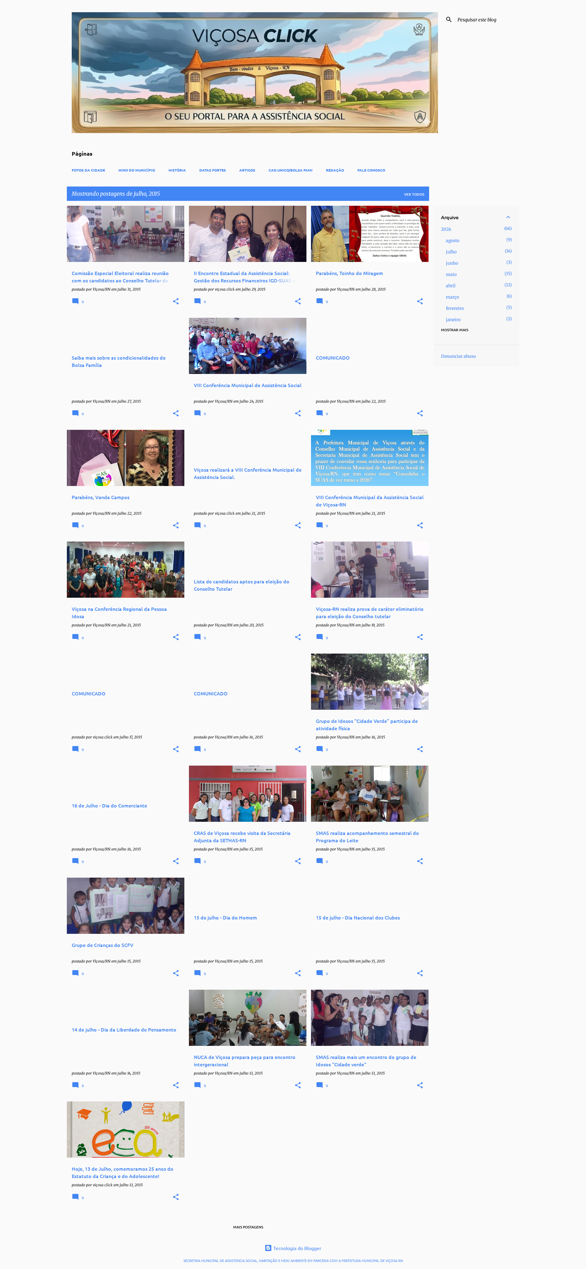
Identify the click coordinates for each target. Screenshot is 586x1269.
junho (452, 263)
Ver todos (414, 194)
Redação (335, 170)
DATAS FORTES (212, 170)
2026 (446, 229)
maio (451, 274)
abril (450, 285)
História (177, 170)
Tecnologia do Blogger (296, 1248)
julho (451, 252)
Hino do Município (136, 170)
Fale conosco (371, 170)
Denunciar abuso (458, 356)
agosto (452, 240)
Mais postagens (248, 1227)
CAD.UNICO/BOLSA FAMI (291, 170)
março (452, 297)
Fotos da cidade (88, 170)
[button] (175, 302)
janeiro (453, 319)
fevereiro (455, 308)
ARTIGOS (247, 170)
